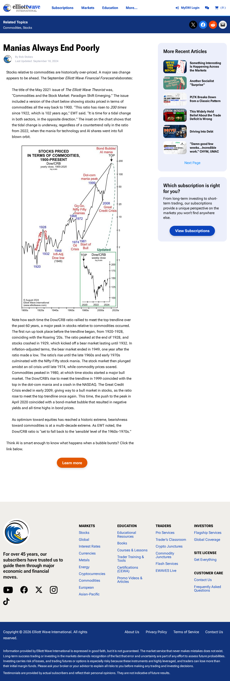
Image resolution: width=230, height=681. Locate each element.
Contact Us (203, 580)
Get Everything (205, 559)
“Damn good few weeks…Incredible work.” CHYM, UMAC (204, 147)
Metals (84, 560)
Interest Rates (89, 546)
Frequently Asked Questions (207, 588)
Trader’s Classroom (171, 539)
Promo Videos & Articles (129, 580)
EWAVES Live (166, 570)
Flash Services (167, 563)
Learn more (72, 463)
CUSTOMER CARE (208, 573)
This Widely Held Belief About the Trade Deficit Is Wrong (205, 115)
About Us (132, 632)
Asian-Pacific (89, 594)
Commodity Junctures (165, 555)
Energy (84, 567)
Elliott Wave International (51, 632)
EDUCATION (127, 526)
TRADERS (163, 526)
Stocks (27, 27)
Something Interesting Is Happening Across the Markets (205, 66)
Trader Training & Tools (130, 559)
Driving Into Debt (202, 131)
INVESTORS (203, 526)
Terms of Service (186, 632)
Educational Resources (126, 534)
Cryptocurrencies (92, 574)
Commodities (12, 27)
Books (122, 543)
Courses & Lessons (132, 550)
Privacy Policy (156, 632)
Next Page (192, 163)
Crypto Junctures (169, 546)
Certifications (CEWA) (127, 569)
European (86, 587)
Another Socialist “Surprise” (202, 83)
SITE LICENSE (205, 553)
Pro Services (165, 532)
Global (84, 539)
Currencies (87, 553)
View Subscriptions (192, 230)
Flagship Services (207, 532)
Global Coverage (207, 539)
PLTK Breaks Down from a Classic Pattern (205, 99)
